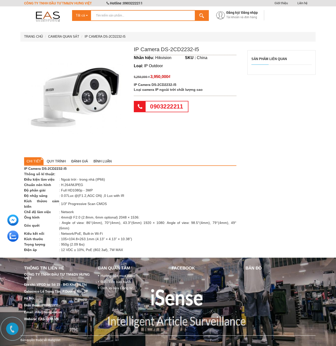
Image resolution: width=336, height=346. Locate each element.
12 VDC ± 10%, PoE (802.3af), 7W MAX (92, 250)
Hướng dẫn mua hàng (118, 276)
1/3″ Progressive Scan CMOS (84, 204)
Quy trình (56, 161)
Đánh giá (79, 161)
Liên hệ (302, 3)
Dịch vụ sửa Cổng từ (117, 288)
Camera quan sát (63, 36)
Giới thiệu (281, 3)
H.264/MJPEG (72, 185)
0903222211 (166, 106)
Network (67, 212)
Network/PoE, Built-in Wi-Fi (82, 234)
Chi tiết (34, 161)
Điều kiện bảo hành (116, 282)
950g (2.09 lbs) (73, 244)
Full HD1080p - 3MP (77, 190)
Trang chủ (33, 36)
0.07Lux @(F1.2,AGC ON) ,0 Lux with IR (92, 196)
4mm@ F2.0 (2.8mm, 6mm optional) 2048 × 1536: (100, 217)
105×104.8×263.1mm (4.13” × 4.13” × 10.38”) (96, 239)
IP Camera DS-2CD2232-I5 (105, 36)
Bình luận (102, 161)
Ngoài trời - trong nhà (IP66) (83, 179)
